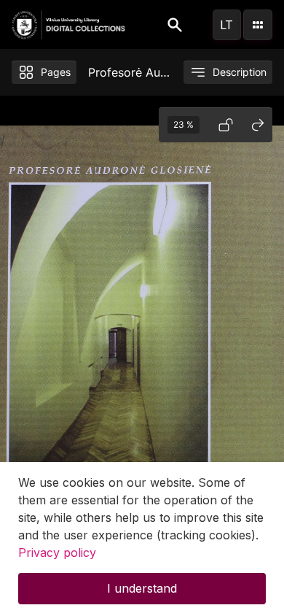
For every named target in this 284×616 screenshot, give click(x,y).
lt (226, 25)
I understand (142, 588)
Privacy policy (57, 552)
